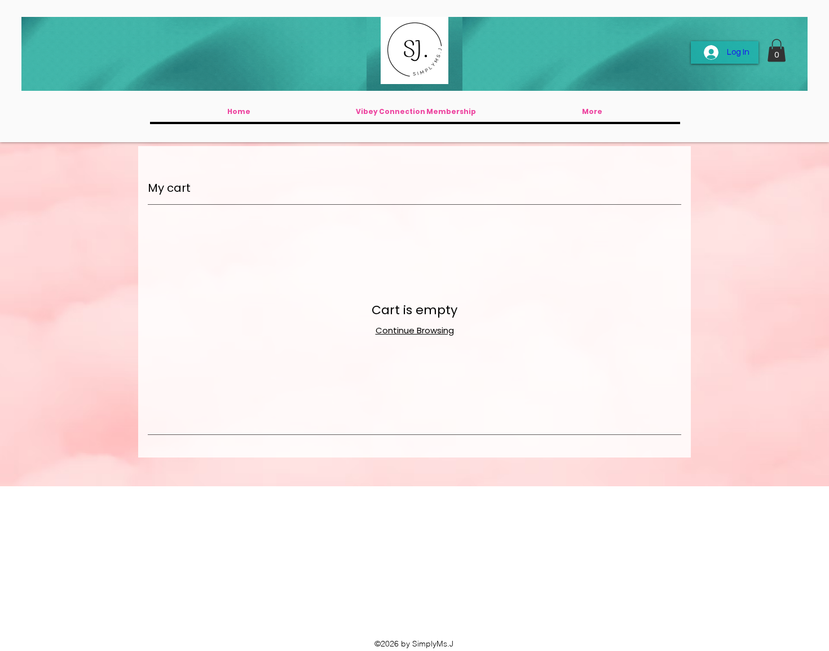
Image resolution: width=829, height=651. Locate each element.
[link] (776, 50)
